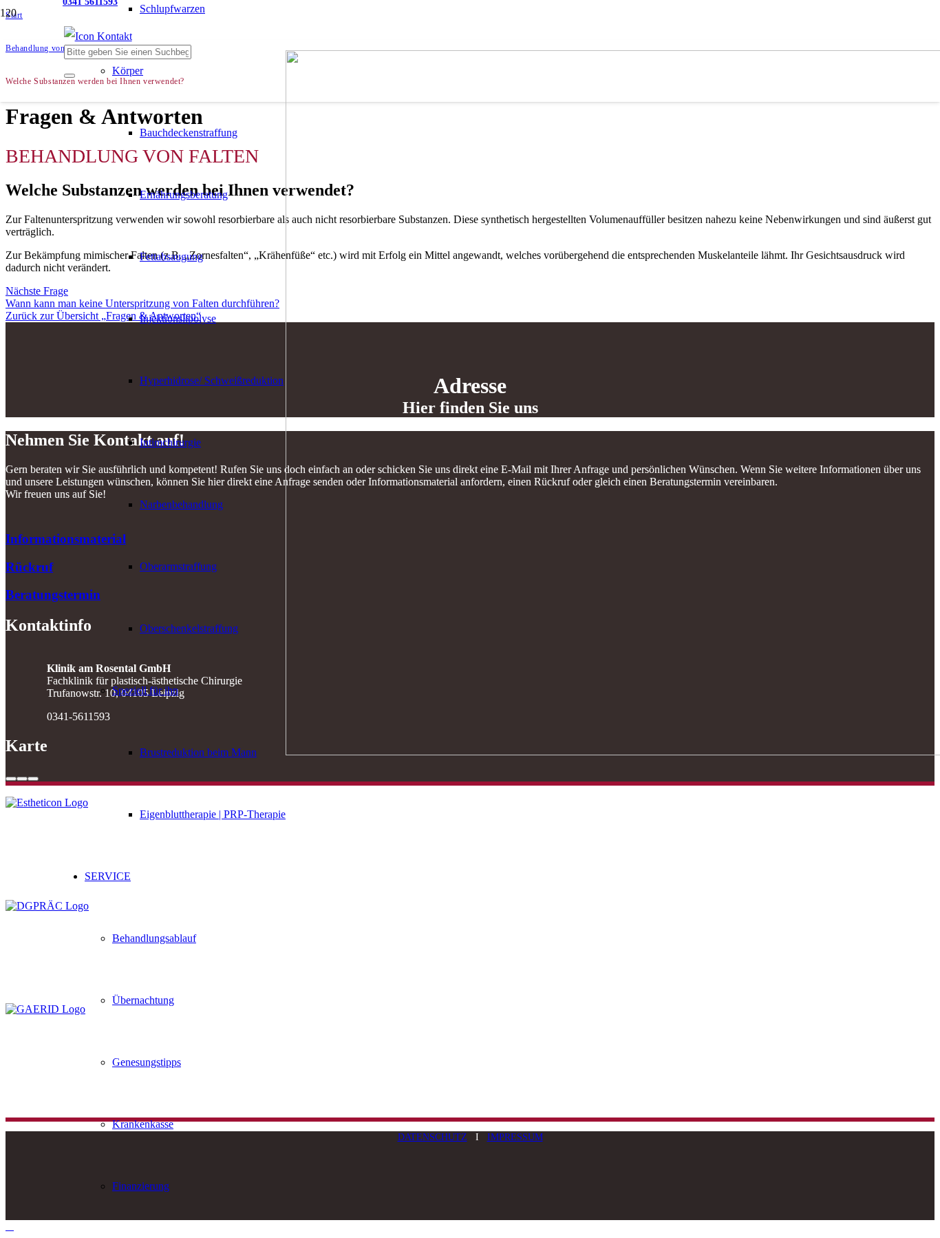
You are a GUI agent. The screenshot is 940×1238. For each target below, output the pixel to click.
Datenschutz (432, 1136)
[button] (10, 1226)
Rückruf (29, 567)
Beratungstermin (53, 594)
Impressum (515, 1136)
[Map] (470, 775)
